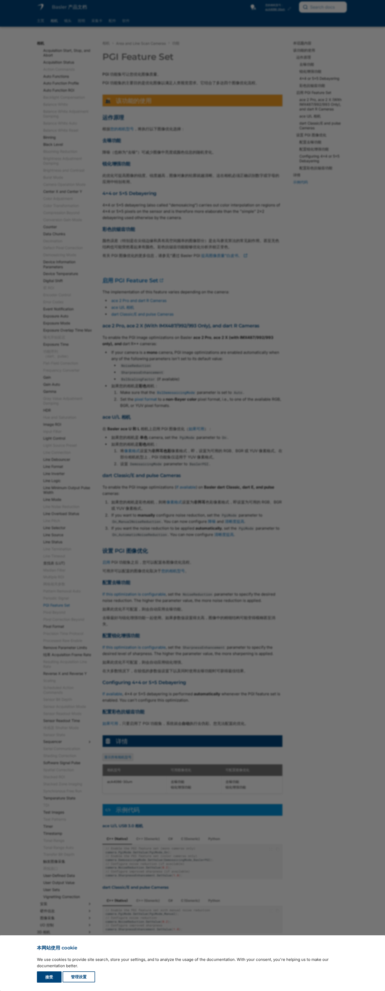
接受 (49, 977)
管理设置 (79, 977)
